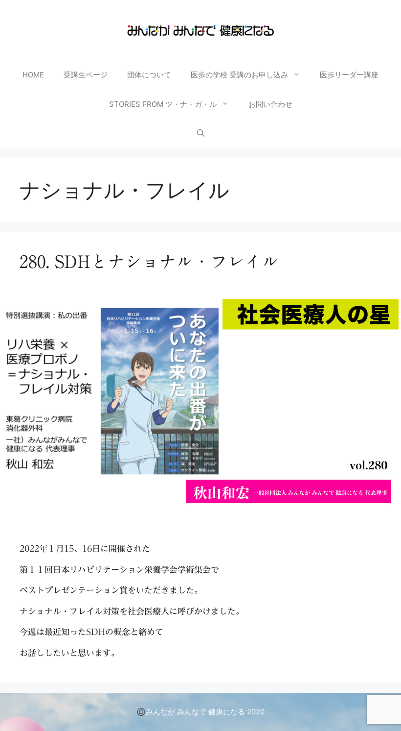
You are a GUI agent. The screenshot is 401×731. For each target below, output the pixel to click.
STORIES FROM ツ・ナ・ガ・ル (163, 104)
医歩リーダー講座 (349, 74)
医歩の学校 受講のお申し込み (239, 74)
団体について (149, 74)
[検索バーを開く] (200, 133)
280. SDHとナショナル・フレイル (149, 261)
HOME (33, 74)
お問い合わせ (270, 104)
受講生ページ (86, 74)
